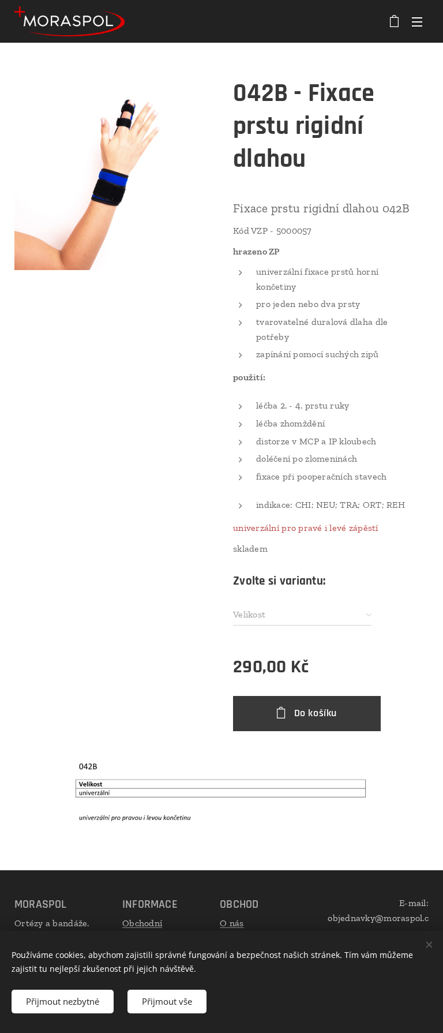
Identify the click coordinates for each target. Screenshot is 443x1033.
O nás (231, 923)
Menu (417, 21)
